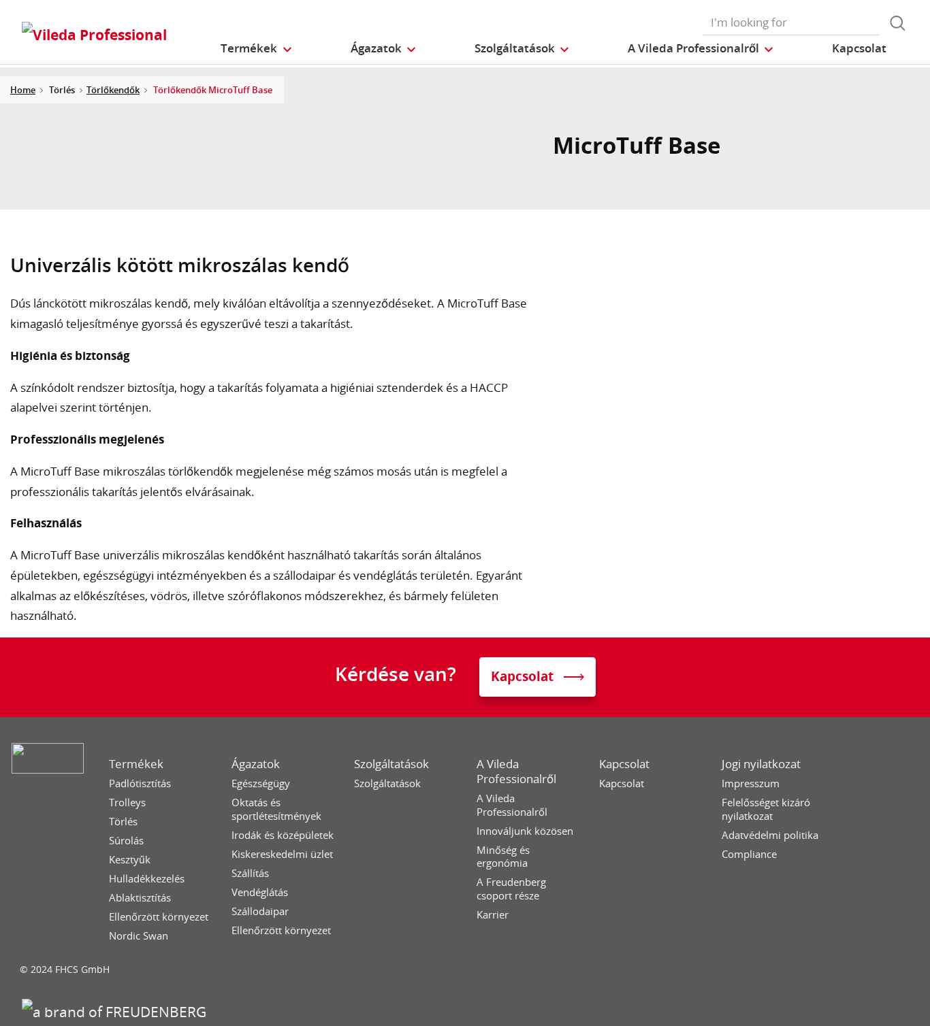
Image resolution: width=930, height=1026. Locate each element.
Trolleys (127, 802)
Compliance (749, 854)
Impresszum (751, 783)
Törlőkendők (113, 90)
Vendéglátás (259, 892)
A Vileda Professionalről (516, 772)
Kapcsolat (624, 764)
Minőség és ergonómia (503, 857)
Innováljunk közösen (525, 831)
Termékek (136, 764)
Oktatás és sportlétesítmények (276, 809)
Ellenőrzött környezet (158, 916)
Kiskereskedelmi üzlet (282, 854)
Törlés (123, 821)
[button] (256, 48)
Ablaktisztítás (140, 897)
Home (22, 90)
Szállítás (250, 873)
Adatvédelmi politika (770, 835)
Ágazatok (255, 764)
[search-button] (897, 23)
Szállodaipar (260, 911)
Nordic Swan (138, 935)
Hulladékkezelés (147, 878)
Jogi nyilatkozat (761, 764)
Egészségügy (260, 783)
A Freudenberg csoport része (511, 889)
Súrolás (126, 840)
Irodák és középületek (282, 835)
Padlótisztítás (140, 783)
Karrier (493, 914)
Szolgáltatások (391, 764)
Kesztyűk (129, 859)
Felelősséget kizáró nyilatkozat (766, 809)
